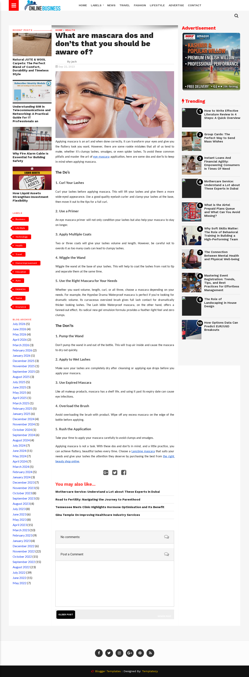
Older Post (65, 614)
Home (83, 5)
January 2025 (22, 413)
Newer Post (164, 616)
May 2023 (19, 519)
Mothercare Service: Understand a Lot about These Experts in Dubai (222, 185)
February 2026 (22, 350)
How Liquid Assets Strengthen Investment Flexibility (30, 196)
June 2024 (19, 450)
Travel (124, 5)
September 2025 (24, 371)
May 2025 (19, 392)
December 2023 (23, 482)
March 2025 (21, 403)
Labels (96, 5)
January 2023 (22, 541)
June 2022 (19, 578)
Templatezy (150, 671)
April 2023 (20, 525)
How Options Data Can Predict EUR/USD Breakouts (221, 326)
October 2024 (22, 429)
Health (19, 245)
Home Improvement (26, 263)
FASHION (20, 289)
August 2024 (21, 440)
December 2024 (23, 419)
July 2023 (19, 509)
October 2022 (22, 556)
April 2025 (20, 398)
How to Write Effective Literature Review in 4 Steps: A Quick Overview (222, 114)
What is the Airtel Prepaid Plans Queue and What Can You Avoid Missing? (222, 210)
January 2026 (22, 355)
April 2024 (20, 461)
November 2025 (24, 366)
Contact (194, 5)
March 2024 (21, 466)
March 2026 (21, 345)
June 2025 (19, 387)
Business (20, 219)
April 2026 (20, 339)
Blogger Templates (108, 671)
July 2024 (19, 445)
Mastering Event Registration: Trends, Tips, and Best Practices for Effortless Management (221, 283)
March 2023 (21, 530)
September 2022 (24, 562)
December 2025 (23, 361)
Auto (18, 280)
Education (21, 271)
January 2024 (22, 477)
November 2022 (24, 551)
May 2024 (19, 456)
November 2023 (24, 488)
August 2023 (21, 503)
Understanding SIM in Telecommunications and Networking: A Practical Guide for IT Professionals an (32, 114)
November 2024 (24, 424)
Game (19, 298)
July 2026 (19, 324)
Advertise (176, 5)
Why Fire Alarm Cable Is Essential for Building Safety (30, 157)
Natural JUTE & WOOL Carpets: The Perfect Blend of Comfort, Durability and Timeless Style (31, 67)
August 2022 (21, 567)
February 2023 (22, 535)
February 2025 (22, 408)
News (111, 5)
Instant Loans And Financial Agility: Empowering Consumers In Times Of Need (222, 163)
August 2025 (21, 376)
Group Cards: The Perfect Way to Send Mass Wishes (219, 138)
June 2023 (19, 514)
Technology (22, 236)
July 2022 (19, 572)
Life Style (20, 228)
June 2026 (19, 329)
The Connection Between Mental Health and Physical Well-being (221, 255)
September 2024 (24, 435)
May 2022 (19, 583)
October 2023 (22, 493)
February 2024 (22, 472)
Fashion (140, 5)
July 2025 (19, 382)
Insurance (21, 306)
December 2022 (23, 546)
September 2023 (24, 498)
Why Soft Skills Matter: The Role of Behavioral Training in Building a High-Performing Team (221, 234)
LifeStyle (157, 5)
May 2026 (19, 334)
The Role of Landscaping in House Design (220, 302)
